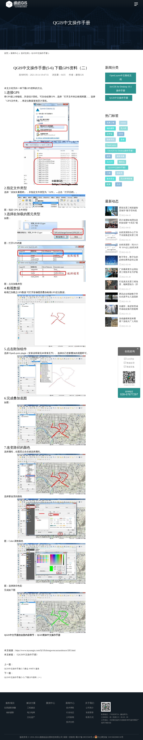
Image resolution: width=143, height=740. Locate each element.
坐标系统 (110, 139)
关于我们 (89, 703)
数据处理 (130, 363)
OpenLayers (111, 145)
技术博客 (70, 708)
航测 (108, 184)
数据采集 (130, 367)
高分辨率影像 (126, 179)
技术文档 (25, 53)
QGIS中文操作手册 (39, 53)
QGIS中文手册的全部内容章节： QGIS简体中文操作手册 (32, 635)
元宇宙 (109, 134)
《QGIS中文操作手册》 (27, 654)
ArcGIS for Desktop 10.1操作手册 (120, 88)
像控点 (122, 162)
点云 (119, 184)
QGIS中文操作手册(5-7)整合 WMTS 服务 (21, 669)
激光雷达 (110, 179)
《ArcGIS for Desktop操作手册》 (120, 151)
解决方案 (31, 703)
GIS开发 (130, 359)
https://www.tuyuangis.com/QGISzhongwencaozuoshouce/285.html (45, 650)
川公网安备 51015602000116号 (110, 737)
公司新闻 (70, 717)
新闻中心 (14, 53)
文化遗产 (31, 717)
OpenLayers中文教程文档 (121, 77)
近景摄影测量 (10, 708)
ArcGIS (110, 162)
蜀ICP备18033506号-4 (85, 737)
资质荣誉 (90, 712)
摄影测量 (120, 156)
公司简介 (90, 708)
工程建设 (31, 708)
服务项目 (10, 703)
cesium (123, 123)
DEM (121, 134)
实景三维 (110, 123)
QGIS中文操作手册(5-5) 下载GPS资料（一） (23, 677)
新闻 (108, 156)
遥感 (122, 139)
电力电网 (31, 712)
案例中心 (50, 703)
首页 (6, 53)
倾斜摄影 (110, 128)
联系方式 (90, 717)
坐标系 (119, 173)
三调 (108, 173)
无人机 (123, 128)
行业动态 (70, 712)
